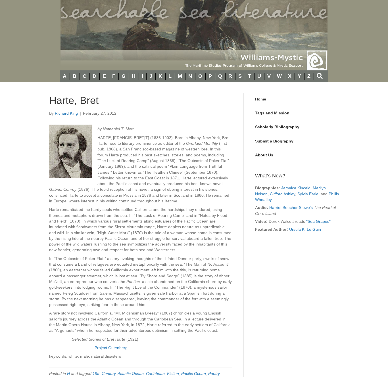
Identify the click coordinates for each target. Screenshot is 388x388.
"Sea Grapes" (318, 221)
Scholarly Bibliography (277, 127)
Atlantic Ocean (131, 373)
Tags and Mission (272, 113)
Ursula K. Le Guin (305, 229)
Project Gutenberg (111, 347)
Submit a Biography (274, 141)
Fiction (173, 373)
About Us (264, 155)
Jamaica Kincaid (295, 188)
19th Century (104, 373)
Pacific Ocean (193, 373)
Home (260, 99)
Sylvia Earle (307, 194)
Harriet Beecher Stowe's (291, 207)
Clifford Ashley (282, 194)
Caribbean (155, 373)
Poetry (214, 373)
